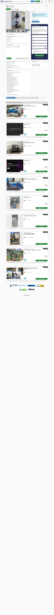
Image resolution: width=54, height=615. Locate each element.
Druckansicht (19, 97)
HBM (11, 38)
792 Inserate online (35, 19)
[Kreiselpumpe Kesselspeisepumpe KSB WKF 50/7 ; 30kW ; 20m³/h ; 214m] (15, 184)
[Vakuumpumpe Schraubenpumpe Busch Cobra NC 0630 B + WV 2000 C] (15, 220)
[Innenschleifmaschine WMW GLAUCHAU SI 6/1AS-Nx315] (15, 111)
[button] (52, 1)
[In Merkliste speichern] (45, 6)
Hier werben (27, 295)
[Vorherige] (6, 21)
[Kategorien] (13, 1)
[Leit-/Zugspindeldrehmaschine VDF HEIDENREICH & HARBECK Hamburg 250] (15, 255)
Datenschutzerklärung (39, 57)
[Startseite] (6, 3)
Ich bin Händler (35, 50)
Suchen (33, 1)
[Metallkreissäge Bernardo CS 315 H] (15, 202)
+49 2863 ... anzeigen (36, 64)
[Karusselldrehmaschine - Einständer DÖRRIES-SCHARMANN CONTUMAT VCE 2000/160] (15, 273)
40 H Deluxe (11, 39)
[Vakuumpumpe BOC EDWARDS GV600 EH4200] (15, 147)
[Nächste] (29, 21)
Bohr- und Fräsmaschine (19, 36)
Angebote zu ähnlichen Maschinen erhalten (38, 52)
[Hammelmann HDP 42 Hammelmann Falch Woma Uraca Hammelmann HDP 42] (15, 238)
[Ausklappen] (27, 121)
